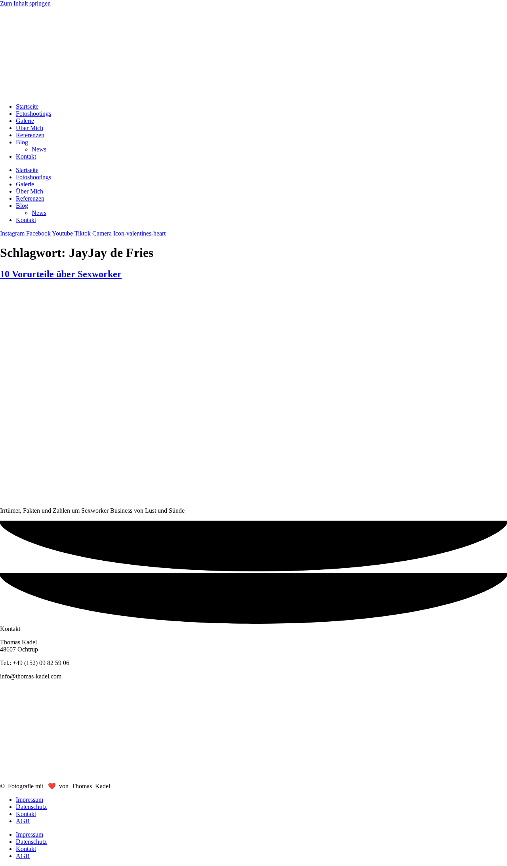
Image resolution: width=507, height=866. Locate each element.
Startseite (27, 106)
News (39, 149)
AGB (23, 821)
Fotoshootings (33, 113)
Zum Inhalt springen (25, 3)
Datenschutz (31, 806)
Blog (22, 142)
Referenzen (30, 135)
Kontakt (26, 156)
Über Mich (29, 128)
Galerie (25, 120)
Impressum (29, 799)
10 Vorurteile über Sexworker (61, 274)
